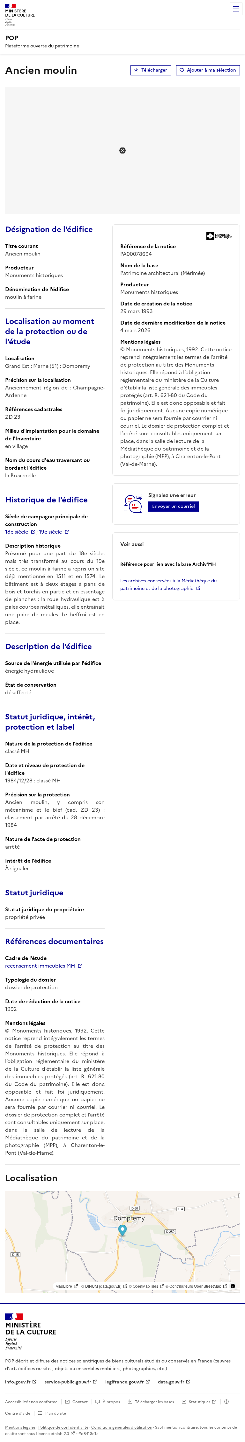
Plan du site (55, 1413)
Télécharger (154, 70)
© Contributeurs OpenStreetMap (193, 1286)
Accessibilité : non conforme (31, 1402)
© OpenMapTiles (143, 1286)
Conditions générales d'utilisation (121, 1427)
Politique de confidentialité (63, 1427)
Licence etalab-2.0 (52, 1434)
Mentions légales (20, 1427)
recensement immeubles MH (40, 966)
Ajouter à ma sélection (211, 70)
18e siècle (16, 532)
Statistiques (199, 1402)
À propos (111, 1402)
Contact (80, 1402)
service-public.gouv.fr (68, 1382)
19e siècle (50, 532)
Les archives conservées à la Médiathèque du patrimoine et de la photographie (168, 585)
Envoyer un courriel (173, 506)
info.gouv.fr (18, 1382)
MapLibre (64, 1286)
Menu (236, 9)
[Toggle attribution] (233, 1286)
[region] (122, 1242)
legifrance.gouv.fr (124, 1382)
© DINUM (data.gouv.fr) (101, 1286)
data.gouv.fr (171, 1382)
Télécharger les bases (154, 1402)
